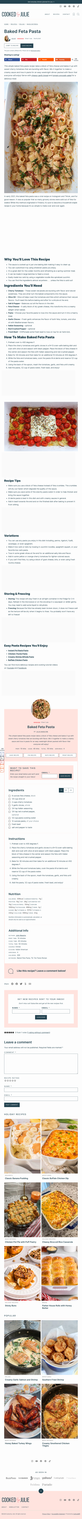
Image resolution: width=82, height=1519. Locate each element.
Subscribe (41, 1017)
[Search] (78, 14)
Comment (10, 1052)
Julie (13, 38)
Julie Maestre (42, 731)
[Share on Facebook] (2, 754)
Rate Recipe (50, 755)
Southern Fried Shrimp (53, 1380)
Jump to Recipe (12, 45)
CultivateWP (76, 1514)
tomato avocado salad (61, 75)
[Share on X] (2, 758)
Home (6, 24)
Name (16, 1008)
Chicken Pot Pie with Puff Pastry (20, 1242)
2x (66, 790)
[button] (34, 722)
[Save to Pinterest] (2, 762)
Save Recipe (14, 755)
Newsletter (14, 1507)
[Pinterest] (74, 6)
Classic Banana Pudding (16, 1178)
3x (71, 790)
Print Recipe (67, 755)
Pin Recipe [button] (32, 755)
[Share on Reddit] (2, 766)
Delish (22, 24)
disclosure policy (35, 50)
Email (46, 773)
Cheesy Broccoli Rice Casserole (57, 1242)
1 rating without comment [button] (39, 1032)
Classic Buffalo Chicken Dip (55, 1178)
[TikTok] (78, 6)
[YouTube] (65, 6)
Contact (66, 14)
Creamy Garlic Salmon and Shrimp (21, 1380)
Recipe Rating (11, 1078)
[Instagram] (60, 6)
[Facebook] (69, 6)
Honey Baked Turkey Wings (18, 1443)
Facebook (22, 668)
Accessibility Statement (58, 1514)
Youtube (10, 668)
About (47, 14)
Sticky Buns (10, 1305)
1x (61, 790)
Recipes (56, 14)
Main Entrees (32, 24)
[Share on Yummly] (2, 770)
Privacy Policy (46, 1514)
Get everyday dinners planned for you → (41, 2)
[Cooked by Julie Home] (16, 14)
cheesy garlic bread (40, 75)
